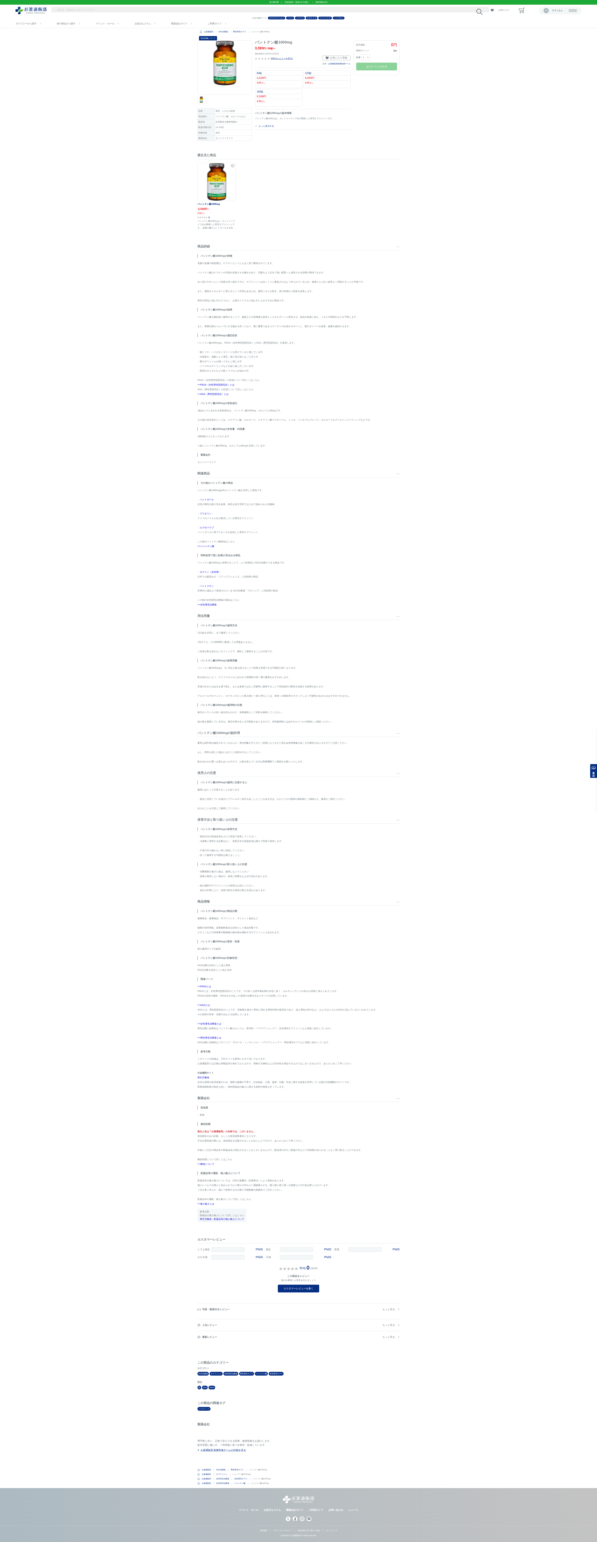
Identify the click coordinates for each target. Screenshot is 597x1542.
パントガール (207, 499)
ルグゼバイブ (207, 527)
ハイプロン (338, 18)
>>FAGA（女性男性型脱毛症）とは (215, 384)
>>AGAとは (203, 1005)
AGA (205, 1387)
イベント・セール (105, 23)
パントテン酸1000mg (208, 204)
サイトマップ (331, 1530)
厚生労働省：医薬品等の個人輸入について (222, 1219)
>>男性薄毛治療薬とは (209, 1037)
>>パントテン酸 (205, 546)
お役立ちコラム (142, 23)
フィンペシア (325, 18)
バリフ (290, 18)
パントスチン (207, 586)
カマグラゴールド (276, 18)
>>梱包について (205, 1164)
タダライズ (311, 18)
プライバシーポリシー (282, 1530)
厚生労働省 (203, 1077)
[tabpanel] (225, 68)
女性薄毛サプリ (276, 1374)
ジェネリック (204, 1409)
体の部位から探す (66, 23)
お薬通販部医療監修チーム (339, 64)
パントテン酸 (261, 1374)
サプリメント (216, 1374)
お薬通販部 (208, 32)
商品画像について (208, 38)
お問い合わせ (335, 1510)
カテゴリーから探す (26, 23)
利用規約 (263, 1530)
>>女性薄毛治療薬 (207, 604)
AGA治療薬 (223, 32)
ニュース (353, 1510)
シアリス (300, 18)
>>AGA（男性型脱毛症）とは (213, 394)
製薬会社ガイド (179, 23)
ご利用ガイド (215, 23)
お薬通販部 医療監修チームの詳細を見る (223, 1450)
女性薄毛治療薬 (230, 1374)
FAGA (211, 1387)
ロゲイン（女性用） (210, 572)
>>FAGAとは (204, 986)
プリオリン (205, 513)
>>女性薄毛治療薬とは (209, 1023)
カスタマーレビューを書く (298, 1288)
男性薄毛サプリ (239, 32)
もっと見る (388, 1309)
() (281, 58)
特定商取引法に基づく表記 (309, 1530)
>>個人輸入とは (205, 1203)
